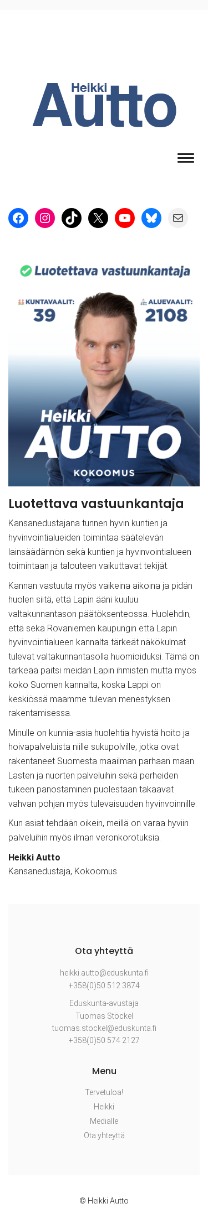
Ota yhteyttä (104, 1135)
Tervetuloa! (104, 1092)
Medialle (104, 1121)
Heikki (104, 1106)
